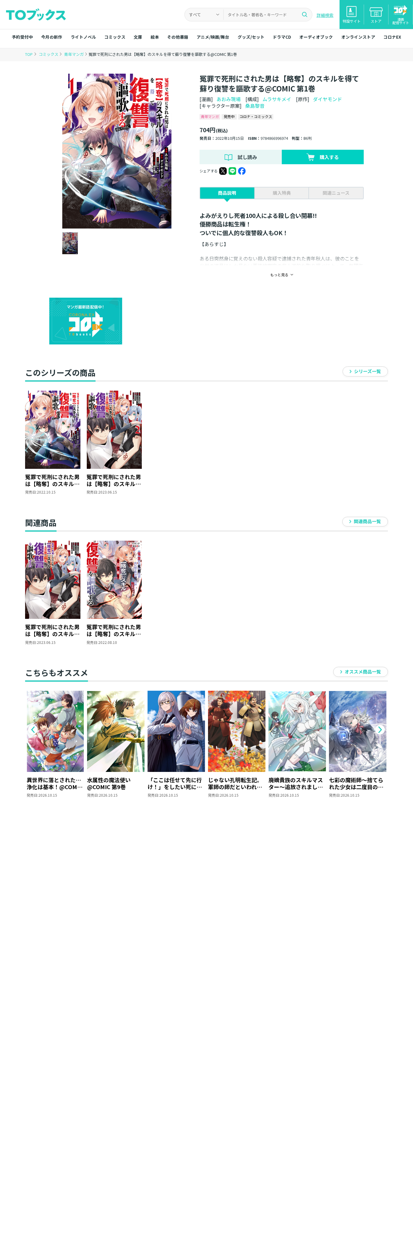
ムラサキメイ (276, 99)
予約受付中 (22, 37)
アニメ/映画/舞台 (213, 37)
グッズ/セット (251, 37)
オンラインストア (358, 37)
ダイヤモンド (327, 99)
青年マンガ (74, 54)
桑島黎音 (255, 105)
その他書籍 (177, 37)
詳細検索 (325, 15)
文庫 (138, 37)
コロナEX (392, 37)
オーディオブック (316, 37)
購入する (329, 157)
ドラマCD (282, 37)
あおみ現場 (228, 99)
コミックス (114, 37)
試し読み (247, 157)
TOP (29, 54)
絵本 (155, 37)
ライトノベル (83, 37)
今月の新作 (51, 37)
